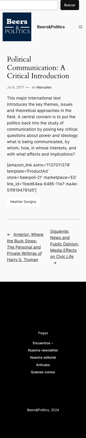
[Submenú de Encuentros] (52, 343)
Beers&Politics (51, 26)
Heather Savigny (23, 201)
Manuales (44, 87)
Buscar (69, 5)
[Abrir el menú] (80, 27)
